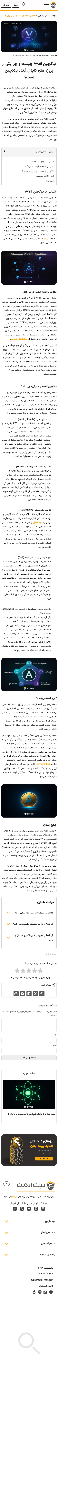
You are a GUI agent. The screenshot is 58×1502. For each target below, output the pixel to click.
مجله (54, 15)
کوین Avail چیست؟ (45, 176)
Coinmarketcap (43, 764)
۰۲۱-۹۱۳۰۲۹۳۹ (44, 1274)
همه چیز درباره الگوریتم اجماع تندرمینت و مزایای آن (31, 1114)
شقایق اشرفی (45, 55)
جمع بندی (49, 181)
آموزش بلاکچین (44, 15)
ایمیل (54, 1045)
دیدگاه (53, 1015)
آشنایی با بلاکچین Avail (43, 161)
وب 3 (46, 239)
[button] (46, 5)
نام (55, 1035)
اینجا (14, 1196)
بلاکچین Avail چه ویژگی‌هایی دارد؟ (38, 171)
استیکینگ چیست (19, 339)
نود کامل (37, 522)
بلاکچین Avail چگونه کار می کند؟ (38, 166)
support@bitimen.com (42, 1280)
